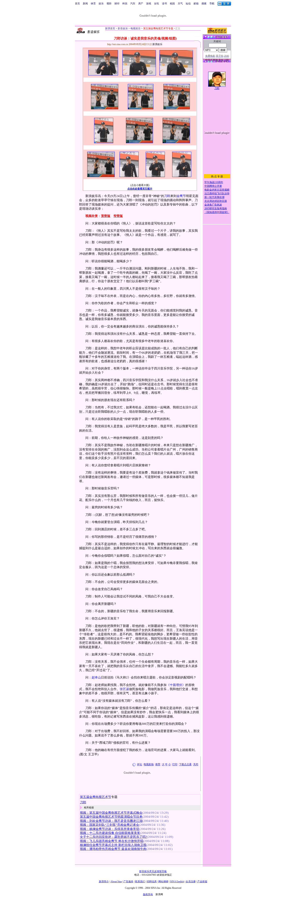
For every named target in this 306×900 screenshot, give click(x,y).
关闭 (195, 764)
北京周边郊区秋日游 (215, 200)
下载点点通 (185, 764)
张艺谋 (124, 689)
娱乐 (101, 3)
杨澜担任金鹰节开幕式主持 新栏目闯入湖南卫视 (113, 845)
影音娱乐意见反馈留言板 (153, 871)
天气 (180, 3)
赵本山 (96, 677)
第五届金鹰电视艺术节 (95, 797)
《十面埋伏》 (176, 685)
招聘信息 (152, 881)
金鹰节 (181, 196)
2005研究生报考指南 (215, 208)
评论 (139, 764)
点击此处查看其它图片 (139, 188)
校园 (172, 3)
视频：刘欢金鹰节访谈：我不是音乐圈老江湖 (111, 820)
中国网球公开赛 (213, 186)
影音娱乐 (123, 28)
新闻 (85, 3)
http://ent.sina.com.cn (118, 44)
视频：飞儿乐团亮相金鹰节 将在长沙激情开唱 (111, 841)
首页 (77, 3)
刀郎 (167, 196)
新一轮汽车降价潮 (214, 197)
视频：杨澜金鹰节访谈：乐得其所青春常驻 (109, 829)
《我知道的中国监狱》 (216, 212)
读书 (164, 3)
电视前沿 (135, 28)
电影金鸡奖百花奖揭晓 (216, 189)
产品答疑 (202, 881)
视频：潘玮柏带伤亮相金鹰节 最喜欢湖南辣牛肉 (113, 849)
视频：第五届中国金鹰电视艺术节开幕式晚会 (111, 812)
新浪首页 (110, 28)
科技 (124, 3)
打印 (174, 764)
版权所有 (148, 894)
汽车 (132, 3)
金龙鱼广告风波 (213, 204)
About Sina (116, 881)
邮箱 (196, 3)
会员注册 (191, 881)
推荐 (157, 764)
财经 (116, 3)
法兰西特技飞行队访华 (216, 193)
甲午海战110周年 (213, 182)
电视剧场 (149, 764)
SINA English (177, 881)
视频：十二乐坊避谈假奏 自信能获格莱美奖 (110, 833)
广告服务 (128, 881)
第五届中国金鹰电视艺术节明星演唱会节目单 (111, 816)
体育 (93, 3)
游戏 (148, 3)
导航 (211, 3)
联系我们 (140, 881)
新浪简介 (104, 881)
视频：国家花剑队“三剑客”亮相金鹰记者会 (109, 824)
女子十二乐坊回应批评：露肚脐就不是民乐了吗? (113, 836)
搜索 (204, 3)
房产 (140, 3)
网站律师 (163, 881)
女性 (156, 3)
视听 (109, 3)
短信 (188, 3)
